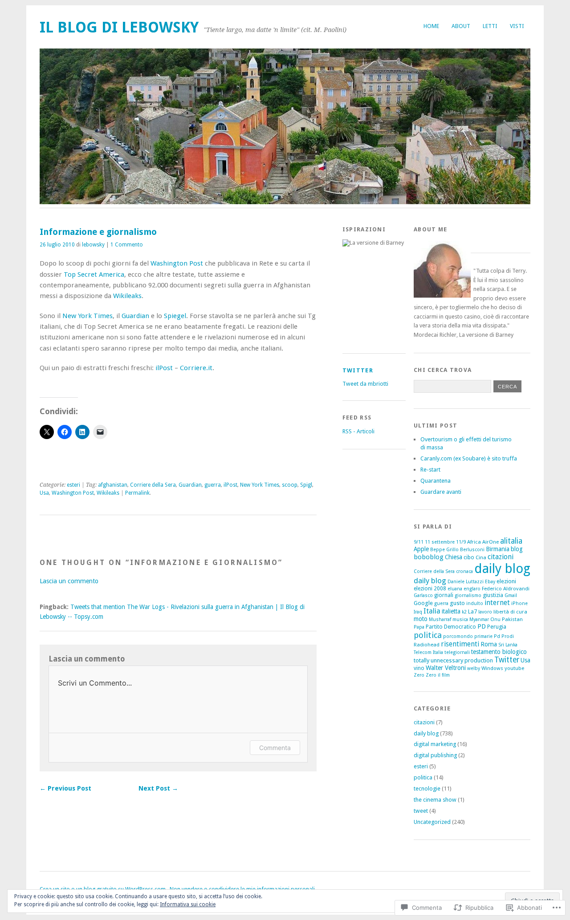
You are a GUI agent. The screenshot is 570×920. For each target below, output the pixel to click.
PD (481, 626)
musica (460, 619)
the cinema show (435, 799)
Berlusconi (472, 550)
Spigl (306, 485)
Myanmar (479, 619)
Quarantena (435, 480)
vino (419, 668)
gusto (457, 603)
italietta (451, 611)
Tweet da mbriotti (365, 383)
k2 (464, 612)
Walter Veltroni (446, 667)
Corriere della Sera (153, 485)
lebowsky (93, 245)
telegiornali (457, 652)
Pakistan (512, 619)
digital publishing (435, 755)
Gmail (511, 595)
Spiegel (175, 316)
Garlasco (423, 595)
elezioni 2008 (430, 588)
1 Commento (126, 245)
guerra (212, 485)
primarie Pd (487, 636)
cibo (469, 557)
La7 (472, 611)
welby (473, 668)
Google (423, 603)
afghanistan (112, 485)
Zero (419, 675)
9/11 (418, 542)
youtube (514, 668)
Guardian (135, 316)
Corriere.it (196, 368)
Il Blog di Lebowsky (119, 27)
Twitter (357, 370)
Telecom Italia (428, 652)
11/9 (461, 542)
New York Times (87, 316)
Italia (431, 611)
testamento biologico (499, 651)
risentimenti (460, 644)
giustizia (493, 595)
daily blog (502, 568)
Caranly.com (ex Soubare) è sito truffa (468, 458)
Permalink (137, 493)
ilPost (164, 368)
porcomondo (458, 636)
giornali (443, 595)
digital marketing (435, 744)
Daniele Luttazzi (466, 582)
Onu (495, 619)
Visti (517, 26)
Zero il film (438, 675)
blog (517, 549)
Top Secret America (94, 274)
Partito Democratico (451, 627)
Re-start (430, 469)
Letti (490, 26)
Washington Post (177, 263)
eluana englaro (464, 589)
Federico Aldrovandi (505, 588)
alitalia (511, 541)
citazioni (500, 557)
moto (421, 618)
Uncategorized (432, 822)
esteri (73, 485)
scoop (289, 485)
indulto (474, 603)
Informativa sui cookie (188, 904)
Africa (474, 542)
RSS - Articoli (358, 431)
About (461, 26)
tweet (421, 810)
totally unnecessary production (453, 660)
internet (497, 602)
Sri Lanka (507, 645)
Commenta (275, 747)
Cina (481, 557)
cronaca (464, 571)
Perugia (496, 626)
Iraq (418, 612)
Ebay (490, 582)
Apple (421, 549)
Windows (492, 668)
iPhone (519, 603)
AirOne (490, 542)
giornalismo (468, 595)
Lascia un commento (69, 581)
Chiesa (453, 557)
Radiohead (427, 645)
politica (428, 635)
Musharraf (440, 619)
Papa (419, 627)
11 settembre (440, 542)
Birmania (497, 549)
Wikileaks (127, 296)
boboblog (429, 557)
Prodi (507, 636)
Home (431, 26)
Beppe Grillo (444, 550)
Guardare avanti (440, 491)
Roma (488, 644)
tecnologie (427, 788)
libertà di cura (510, 612)
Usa (44, 493)
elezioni (506, 581)
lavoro (485, 612)
